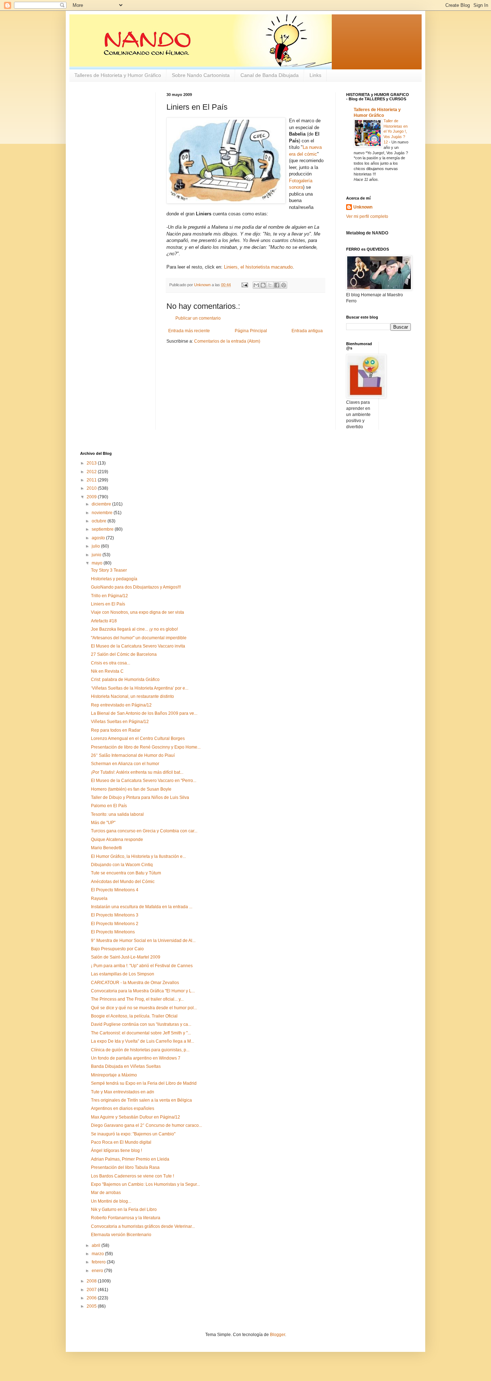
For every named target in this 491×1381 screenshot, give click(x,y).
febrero (99, 1262)
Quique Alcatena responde (117, 839)
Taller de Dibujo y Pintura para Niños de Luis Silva (140, 797)
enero (98, 1270)
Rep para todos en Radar (116, 730)
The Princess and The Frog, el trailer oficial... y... (137, 999)
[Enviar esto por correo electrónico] (256, 285)
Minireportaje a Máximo (114, 1075)
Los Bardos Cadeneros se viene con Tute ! (132, 1176)
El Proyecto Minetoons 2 (114, 923)
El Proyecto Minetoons (113, 931)
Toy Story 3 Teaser (109, 570)
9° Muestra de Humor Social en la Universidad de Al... (143, 940)
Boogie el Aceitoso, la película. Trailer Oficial (134, 1016)
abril (96, 1245)
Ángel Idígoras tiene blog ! (116, 1150)
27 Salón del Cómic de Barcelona (124, 654)
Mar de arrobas (106, 1192)
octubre (99, 520)
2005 (92, 1306)
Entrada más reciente (189, 330)
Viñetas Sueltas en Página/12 (120, 721)
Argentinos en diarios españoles (122, 1108)
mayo (98, 563)
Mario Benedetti (106, 847)
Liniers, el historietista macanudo (258, 267)
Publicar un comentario (198, 318)
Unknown (362, 207)
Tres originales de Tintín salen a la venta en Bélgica (141, 1100)
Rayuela (99, 898)
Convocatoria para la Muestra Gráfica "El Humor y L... (143, 990)
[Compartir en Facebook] (276, 285)
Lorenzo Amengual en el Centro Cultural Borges (138, 738)
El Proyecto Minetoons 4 (114, 889)
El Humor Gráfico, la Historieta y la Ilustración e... (138, 856)
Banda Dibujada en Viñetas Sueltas (126, 1066)
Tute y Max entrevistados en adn (122, 1091)
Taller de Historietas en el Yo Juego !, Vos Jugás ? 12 (396, 131)
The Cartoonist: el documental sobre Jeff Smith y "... (141, 1032)
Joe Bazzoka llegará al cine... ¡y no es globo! (134, 629)
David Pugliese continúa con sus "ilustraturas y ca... (141, 1024)
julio (96, 546)
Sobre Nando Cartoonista (201, 75)
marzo (98, 1253)
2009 (92, 496)
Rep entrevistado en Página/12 (121, 705)
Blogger (277, 1334)
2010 (92, 488)
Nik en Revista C (107, 671)
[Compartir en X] (270, 285)
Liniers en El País (108, 604)
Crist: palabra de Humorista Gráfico (125, 679)
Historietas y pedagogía (114, 578)
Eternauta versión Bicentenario (121, 1234)
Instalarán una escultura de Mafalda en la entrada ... (141, 906)
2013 (92, 463)
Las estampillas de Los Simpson (122, 974)
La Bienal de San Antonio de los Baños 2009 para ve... (144, 713)
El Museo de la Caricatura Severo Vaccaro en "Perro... (143, 780)
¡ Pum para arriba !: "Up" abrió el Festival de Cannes (142, 965)
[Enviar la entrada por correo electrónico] (244, 285)
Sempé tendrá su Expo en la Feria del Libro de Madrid (144, 1083)
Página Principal (251, 330)
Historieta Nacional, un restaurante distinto (132, 696)
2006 (92, 1297)
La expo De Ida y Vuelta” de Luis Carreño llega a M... (142, 1041)
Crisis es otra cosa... (110, 663)
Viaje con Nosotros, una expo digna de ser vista (137, 612)
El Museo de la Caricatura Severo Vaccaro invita (138, 646)
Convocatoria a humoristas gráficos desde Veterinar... (143, 1226)
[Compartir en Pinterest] (283, 285)
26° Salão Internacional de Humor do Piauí (133, 755)
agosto (99, 537)
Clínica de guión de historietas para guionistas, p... (140, 1049)
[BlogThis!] (263, 285)
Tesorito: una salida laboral (117, 814)
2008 (92, 1281)
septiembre (103, 529)
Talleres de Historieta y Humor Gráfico (117, 75)
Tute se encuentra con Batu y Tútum (126, 872)
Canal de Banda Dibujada (269, 75)
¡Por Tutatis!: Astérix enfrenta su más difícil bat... (137, 772)
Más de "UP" (103, 822)
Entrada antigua (307, 330)
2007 (92, 1289)
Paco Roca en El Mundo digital (121, 1142)
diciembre (102, 504)
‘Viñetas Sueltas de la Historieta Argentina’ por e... (139, 688)
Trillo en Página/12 (109, 595)
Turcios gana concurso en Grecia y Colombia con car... (144, 830)
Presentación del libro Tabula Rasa (125, 1167)
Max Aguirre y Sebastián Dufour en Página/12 (135, 1117)
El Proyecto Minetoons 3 (114, 915)
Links (315, 75)
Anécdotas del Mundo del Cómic (123, 881)
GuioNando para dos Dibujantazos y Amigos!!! (136, 587)
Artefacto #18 (104, 620)
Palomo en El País (109, 805)
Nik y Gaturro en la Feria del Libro (124, 1209)
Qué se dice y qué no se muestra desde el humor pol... (144, 1007)
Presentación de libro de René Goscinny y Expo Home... (146, 747)
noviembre (103, 512)
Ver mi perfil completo (367, 216)
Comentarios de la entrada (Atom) (227, 341)
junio (97, 554)
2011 (92, 480)
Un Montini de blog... (111, 1201)
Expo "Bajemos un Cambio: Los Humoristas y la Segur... (145, 1184)
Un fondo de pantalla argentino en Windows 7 (135, 1058)
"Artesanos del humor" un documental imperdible (139, 637)
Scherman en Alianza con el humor (125, 763)
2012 (92, 471)
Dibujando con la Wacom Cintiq (122, 864)
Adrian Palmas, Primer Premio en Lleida (130, 1159)
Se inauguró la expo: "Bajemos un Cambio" (133, 1134)
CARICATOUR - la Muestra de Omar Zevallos (135, 982)
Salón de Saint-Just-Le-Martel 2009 (125, 957)
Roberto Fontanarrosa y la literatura (125, 1217)
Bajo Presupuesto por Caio (117, 948)
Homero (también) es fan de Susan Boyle (131, 789)
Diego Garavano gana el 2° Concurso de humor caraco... (146, 1125)
